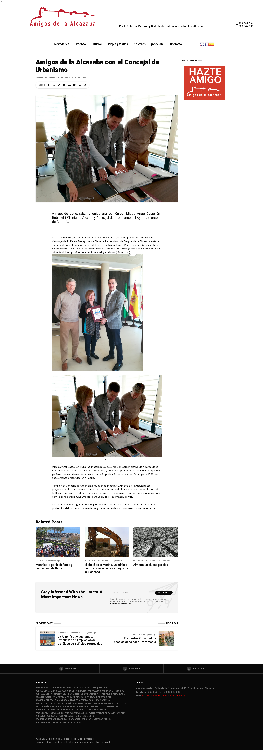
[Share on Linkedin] (69, 85)
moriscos (64, 700)
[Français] (207, 43)
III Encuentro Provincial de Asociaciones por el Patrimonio (135, 640)
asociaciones (103, 700)
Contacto (176, 44)
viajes (71, 697)
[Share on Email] (74, 85)
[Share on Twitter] (53, 85)
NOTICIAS (40, 560)
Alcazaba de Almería (76, 713)
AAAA (103, 709)
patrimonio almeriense (113, 694)
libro (91, 716)
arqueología (100, 687)
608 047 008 (245, 26)
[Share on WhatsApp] (59, 85)
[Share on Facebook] (48, 85)
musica (55, 706)
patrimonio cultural (48, 722)
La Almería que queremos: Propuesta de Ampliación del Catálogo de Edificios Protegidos (80, 640)
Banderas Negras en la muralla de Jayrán (59, 719)
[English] (202, 43)
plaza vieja (60, 697)
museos (87, 719)
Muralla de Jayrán (87, 697)
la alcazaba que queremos (84, 709)
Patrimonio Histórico (113, 690)
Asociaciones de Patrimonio (72, 690)
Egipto (74, 700)
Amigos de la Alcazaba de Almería (54, 703)
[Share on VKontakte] (80, 85)
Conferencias (111, 706)
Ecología (52, 716)
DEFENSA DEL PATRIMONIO (48, 77)
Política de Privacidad (120, 604)
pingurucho (43, 709)
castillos (121, 703)
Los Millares (66, 716)
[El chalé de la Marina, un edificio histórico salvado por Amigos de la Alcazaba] (107, 542)
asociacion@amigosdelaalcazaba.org (163, 695)
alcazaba (94, 690)
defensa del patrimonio (49, 694)
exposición (105, 697)
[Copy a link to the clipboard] (85, 85)
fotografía (43, 706)
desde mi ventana (46, 690)
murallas (81, 716)
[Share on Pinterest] (64, 85)
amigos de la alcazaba (80, 687)
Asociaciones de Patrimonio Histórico (81, 706)
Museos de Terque (103, 719)
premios (41, 716)
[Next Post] (166, 638)
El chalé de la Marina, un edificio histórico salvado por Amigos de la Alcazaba (106, 568)
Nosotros (139, 44)
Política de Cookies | (60, 739)
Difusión (96, 44)
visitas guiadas (60, 709)
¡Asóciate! (158, 44)
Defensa (80, 44)
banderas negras (83, 703)
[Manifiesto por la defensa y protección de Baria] (58, 542)
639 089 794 (245, 23)
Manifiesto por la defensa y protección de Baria (54, 567)
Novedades (61, 44)
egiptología (87, 700)
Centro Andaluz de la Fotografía (107, 713)
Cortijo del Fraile (46, 700)
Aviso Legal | (42, 739)
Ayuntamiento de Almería (50, 713)
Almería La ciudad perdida (150, 565)
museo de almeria (104, 703)
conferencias (44, 697)
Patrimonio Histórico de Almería (81, 694)
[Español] (211, 43)
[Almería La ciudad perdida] (155, 542)
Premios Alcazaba (71, 722)
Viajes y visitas (118, 44)
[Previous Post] (47, 638)
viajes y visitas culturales (51, 687)
